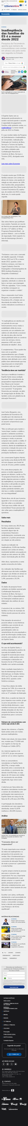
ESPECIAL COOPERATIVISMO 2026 (10, 1008)
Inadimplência (13, 958)
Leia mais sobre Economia (10, 164)
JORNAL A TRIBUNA (9, 1025)
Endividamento (6, 955)
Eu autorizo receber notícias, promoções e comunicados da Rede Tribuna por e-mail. (14, 981)
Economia (3, 27)
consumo (10, 952)
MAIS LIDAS (7, 1000)
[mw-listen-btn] (2, 71)
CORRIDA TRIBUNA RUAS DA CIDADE (11, 1004)
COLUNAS (6, 1028)
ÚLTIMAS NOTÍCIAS (9, 998)
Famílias (5, 958)
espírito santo (16, 955)
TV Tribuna (14, 9)
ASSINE (21, 1)
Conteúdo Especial (8, 1040)
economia (18, 952)
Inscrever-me (14, 987)
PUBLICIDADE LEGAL (10, 1034)
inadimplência (6, 128)
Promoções (7, 1031)
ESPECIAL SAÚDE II (22, 9)
